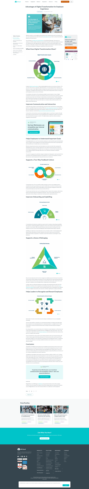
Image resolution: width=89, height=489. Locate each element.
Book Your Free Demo (65, 1)
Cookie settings (44, 479)
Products (26, 1)
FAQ (55, 461)
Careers (65, 461)
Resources (51, 1)
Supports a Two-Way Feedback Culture (17, 46)
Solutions (38, 1)
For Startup (47, 455)
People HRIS (39, 457)
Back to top (29, 394)
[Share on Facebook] (34, 391)
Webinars (56, 458)
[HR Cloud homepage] (22, 449)
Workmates (38, 458)
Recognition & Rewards (40, 465)
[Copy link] (36, 391)
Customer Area (57, 454)
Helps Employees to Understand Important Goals (17, 44)
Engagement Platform (49, 468)
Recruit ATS (38, 464)
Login (71, 1)
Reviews (65, 458)
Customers (65, 454)
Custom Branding (48, 464)
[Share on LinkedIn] (31, 391)
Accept (66, 485)
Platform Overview (39, 452)
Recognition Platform (49, 467)
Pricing (56, 1)
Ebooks (56, 457)
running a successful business (38, 40)
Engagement (33, 1)
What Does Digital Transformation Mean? (16, 38)
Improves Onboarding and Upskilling (18, 48)
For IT (47, 457)
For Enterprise (48, 452)
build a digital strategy (47, 36)
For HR (47, 458)
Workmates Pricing (39, 455)
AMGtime (40, 383)
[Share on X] (29, 391)
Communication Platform (49, 465)
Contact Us (65, 457)
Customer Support (66, 455)
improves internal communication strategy (47, 110)
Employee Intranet (48, 461)
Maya (37, 461)
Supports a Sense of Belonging (17, 50)
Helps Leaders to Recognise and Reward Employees (17, 52)
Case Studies (57, 452)
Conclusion (14, 54)
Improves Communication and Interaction (17, 41)
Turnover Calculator (58, 464)
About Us (65, 452)
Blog (55, 455)
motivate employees (43, 331)
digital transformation (34, 86)
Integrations (44, 1)
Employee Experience (39, 11)
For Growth (47, 454)
